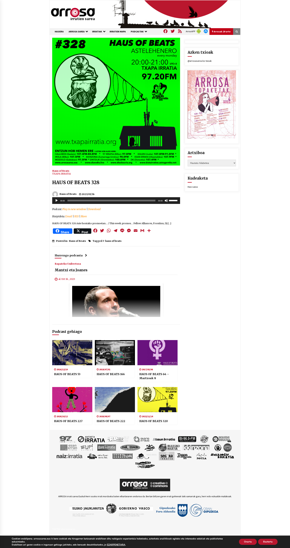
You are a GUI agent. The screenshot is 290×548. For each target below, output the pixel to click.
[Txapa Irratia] (184, 455)
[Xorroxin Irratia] (222, 455)
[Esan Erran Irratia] (68, 447)
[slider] (173, 200)
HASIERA (59, 31)
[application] (116, 200)
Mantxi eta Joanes (71, 270)
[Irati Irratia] (150, 447)
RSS (76, 216)
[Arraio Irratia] (118, 439)
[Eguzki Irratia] (221, 439)
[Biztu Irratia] (204, 439)
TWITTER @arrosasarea (63, 529)
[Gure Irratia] (106, 447)
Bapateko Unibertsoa (68, 263)
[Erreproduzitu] (56, 200)
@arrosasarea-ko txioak (200, 60)
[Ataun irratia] (164, 439)
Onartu (248, 541)
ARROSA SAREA (77, 31)
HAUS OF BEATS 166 (111, 374)
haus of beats (113, 240)
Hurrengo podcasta (69, 255)
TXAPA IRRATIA (61, 173)
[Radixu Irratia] (146, 455)
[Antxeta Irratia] (91, 439)
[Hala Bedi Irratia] (130, 447)
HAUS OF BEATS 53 (67, 374)
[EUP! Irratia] (87, 447)
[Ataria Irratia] (142, 439)
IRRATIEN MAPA (118, 31)
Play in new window (74, 209)
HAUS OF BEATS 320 (153, 421)
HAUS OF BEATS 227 (68, 421)
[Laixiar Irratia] (227, 447)
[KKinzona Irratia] (196, 447)
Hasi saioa (193, 186)
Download (94, 209)
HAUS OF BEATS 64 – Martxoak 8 (154, 376)
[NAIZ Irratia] (69, 455)
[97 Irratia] (67, 439)
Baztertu (268, 541)
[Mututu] (166, 200)
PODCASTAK (137, 31)
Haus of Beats (60, 170)
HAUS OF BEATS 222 (111, 421)
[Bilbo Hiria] (187, 439)
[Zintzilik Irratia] (145, 464)
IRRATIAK (97, 31)
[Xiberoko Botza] (201, 455)
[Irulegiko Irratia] (169, 447)
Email (68, 216)
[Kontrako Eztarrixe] (217, 447)
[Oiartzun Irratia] (97, 455)
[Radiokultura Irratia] (122, 455)
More (84, 216)
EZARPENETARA (116, 544)
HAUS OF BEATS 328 (76, 182)
